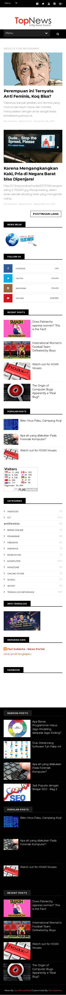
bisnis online (15, 530)
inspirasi (12, 548)
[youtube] (49, 4)
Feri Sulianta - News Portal (25, 649)
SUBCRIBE (54, 298)
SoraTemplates (22, 990)
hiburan (12, 542)
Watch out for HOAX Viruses (38, 450)
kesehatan (14, 554)
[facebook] (37, 4)
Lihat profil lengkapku (17, 654)
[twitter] (43, 4)
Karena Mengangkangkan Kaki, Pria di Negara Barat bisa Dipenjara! (31, 174)
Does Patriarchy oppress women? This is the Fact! (46, 325)
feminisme (13, 536)
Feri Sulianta (55, 990)
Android (13, 511)
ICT (9, 517)
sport (11, 585)
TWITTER (19, 278)
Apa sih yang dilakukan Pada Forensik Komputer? (38, 437)
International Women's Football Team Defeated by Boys (47, 346)
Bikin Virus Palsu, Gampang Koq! (41, 420)
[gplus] (60, 4)
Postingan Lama (46, 214)
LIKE (57, 268)
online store (15, 573)
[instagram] (55, 4)
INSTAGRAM (21, 288)
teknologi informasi (20, 592)
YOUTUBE (20, 298)
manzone (13, 567)
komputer (14, 561)
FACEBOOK (20, 269)
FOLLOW (55, 278)
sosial (11, 579)
